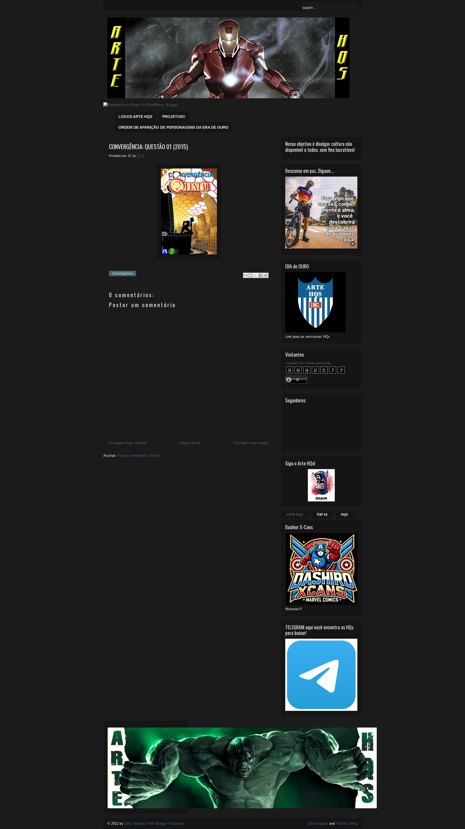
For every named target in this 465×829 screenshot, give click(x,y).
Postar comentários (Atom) (138, 456)
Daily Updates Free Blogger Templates (154, 823)
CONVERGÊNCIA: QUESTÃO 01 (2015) (148, 146)
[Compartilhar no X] (255, 275)
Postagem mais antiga (251, 443)
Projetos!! (173, 116)
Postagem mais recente (127, 443)
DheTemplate (318, 823)
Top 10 (321, 515)
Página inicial (189, 443)
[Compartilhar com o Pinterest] (266, 275)
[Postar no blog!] (250, 275)
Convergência (122, 273)
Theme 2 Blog (347, 823)
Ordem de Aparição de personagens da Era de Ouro (173, 127)
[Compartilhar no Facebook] (260, 275)
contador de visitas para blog (307, 363)
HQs (344, 515)
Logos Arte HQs (135, 116)
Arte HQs (294, 515)
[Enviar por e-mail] (245, 275)
